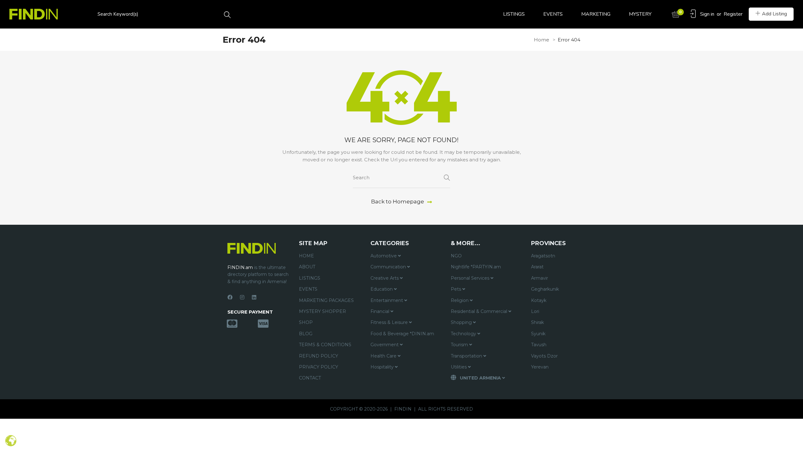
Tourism (460, 344)
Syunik (538, 333)
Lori (535, 311)
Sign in (707, 14)
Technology (464, 333)
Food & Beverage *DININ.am (402, 333)
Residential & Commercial (479, 311)
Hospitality (382, 367)
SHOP (306, 322)
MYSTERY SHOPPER (322, 311)
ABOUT (307, 267)
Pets (456, 289)
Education (382, 289)
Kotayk (538, 300)
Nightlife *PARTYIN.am (476, 267)
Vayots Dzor (544, 356)
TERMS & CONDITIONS (325, 344)
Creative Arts (385, 278)
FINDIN (403, 409)
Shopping (462, 322)
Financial (380, 311)
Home (541, 40)
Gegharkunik (545, 289)
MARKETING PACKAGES (326, 300)
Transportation (467, 356)
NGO (456, 256)
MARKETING (595, 14)
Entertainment (387, 300)
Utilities (459, 367)
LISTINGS (514, 14)
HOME (306, 256)
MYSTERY (640, 14)
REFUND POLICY (318, 356)
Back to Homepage (397, 201)
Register (733, 14)
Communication (388, 267)
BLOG (305, 333)
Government (385, 344)
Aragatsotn (543, 256)
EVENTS (553, 14)
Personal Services (471, 278)
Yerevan (540, 367)
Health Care (384, 356)
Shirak (537, 322)
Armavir (539, 278)
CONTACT (310, 378)
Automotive (384, 256)
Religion (460, 300)
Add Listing (774, 13)
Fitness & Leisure (389, 322)
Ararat (537, 267)
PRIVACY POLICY (318, 367)
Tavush (538, 344)
